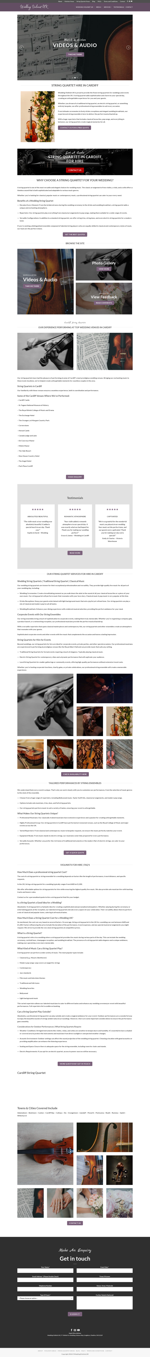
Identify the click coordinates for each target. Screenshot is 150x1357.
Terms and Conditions (111, 1)
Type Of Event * (45, 1295)
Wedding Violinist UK (84, 7)
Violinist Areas (69, 1)
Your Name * (45, 1267)
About (60, 1)
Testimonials (119, 7)
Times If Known (104, 1276)
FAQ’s (99, 1)
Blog (93, 1)
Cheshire (93, 1335)
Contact (122, 1)
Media (98, 7)
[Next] (128, 47)
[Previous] (22, 47)
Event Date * (104, 1267)
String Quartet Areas (83, 1)
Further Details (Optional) (104, 1295)
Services (107, 7)
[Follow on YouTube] (131, 1)
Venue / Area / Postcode (105, 1286)
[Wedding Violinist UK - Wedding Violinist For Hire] (39, 7)
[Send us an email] (129, 1)
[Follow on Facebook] (127, 1)
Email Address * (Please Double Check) (45, 1276)
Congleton (87, 1335)
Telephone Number (45, 1286)
